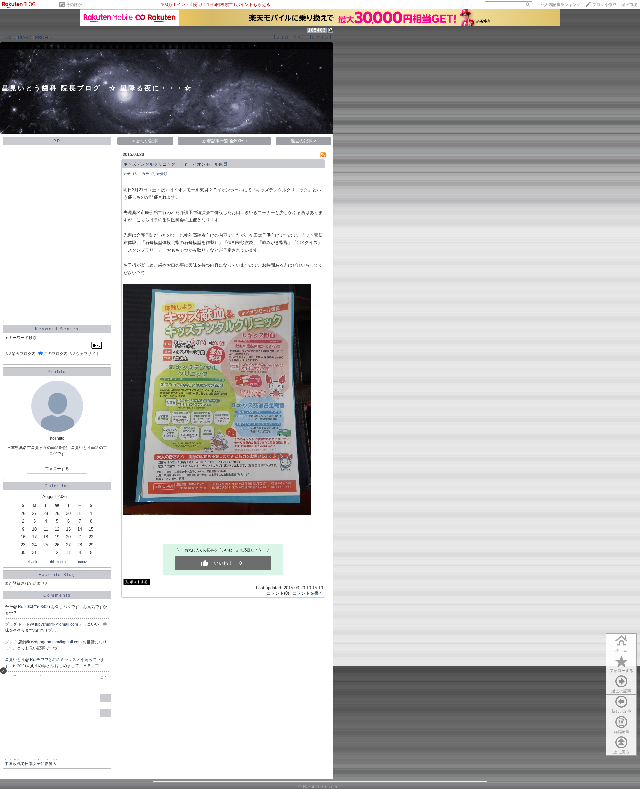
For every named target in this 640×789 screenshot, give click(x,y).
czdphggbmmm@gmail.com (57, 642)
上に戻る (621, 752)
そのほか (74, 4)
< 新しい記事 (145, 140)
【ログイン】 (320, 37)
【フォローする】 (288, 37)
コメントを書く (308, 593)
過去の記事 (621, 691)
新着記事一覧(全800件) (224, 140)
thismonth (58, 562)
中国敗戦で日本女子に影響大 (31, 763)
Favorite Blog (57, 574)
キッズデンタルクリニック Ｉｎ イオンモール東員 (175, 164)
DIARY (24, 37)
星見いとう (15, 659)
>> (560, 4)
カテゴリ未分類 (154, 174)
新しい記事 (621, 711)
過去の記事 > (303, 140)
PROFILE (44, 37)
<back (32, 562)
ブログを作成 (604, 4)
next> (82, 562)
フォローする (621, 670)
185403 (317, 30)
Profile (57, 371)
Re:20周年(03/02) (34, 606)
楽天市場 (629, 4)
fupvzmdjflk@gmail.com (57, 624)
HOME (7, 37)
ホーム (621, 650)
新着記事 (621, 731)
